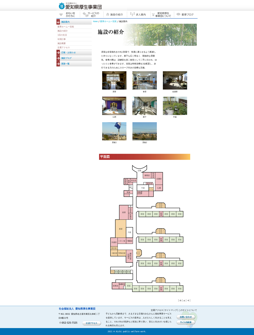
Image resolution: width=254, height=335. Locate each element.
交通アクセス (63, 47)
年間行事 (61, 39)
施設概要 (61, 43)
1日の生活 (62, 35)
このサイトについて (187, 310)
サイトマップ (171, 310)
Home (95, 21)
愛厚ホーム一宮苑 (108, 21)
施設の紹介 (62, 31)
